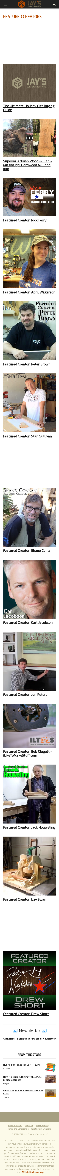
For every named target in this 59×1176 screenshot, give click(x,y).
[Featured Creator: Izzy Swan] (29, 866)
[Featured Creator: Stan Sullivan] (29, 402)
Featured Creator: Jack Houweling (29, 827)
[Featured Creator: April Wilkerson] (29, 258)
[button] (5, 4)
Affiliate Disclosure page (33, 1172)
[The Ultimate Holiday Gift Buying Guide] (29, 83)
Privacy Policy (42, 1125)
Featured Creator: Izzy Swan (24, 899)
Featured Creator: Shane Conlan (28, 550)
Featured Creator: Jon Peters (25, 694)
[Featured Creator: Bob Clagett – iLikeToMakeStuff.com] (29, 726)
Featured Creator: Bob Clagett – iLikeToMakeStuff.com (27, 753)
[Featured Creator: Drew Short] (29, 980)
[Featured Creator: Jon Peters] (29, 661)
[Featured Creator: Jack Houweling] (29, 794)
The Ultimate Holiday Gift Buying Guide (29, 108)
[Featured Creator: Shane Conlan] (29, 517)
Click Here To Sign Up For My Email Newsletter (29, 1038)
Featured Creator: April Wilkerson (29, 292)
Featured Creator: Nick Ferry (24, 220)
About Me (29, 1125)
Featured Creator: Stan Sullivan (27, 436)
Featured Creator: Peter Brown (27, 364)
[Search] (54, 4)
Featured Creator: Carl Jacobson (28, 622)
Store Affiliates (15, 1125)
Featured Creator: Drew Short (26, 1014)
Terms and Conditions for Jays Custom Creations (29, 1129)
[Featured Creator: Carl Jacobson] (29, 589)
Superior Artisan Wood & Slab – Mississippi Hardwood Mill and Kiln (27, 165)
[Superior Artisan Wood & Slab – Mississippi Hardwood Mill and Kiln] (29, 138)
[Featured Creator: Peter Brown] (29, 330)
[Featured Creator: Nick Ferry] (29, 197)
